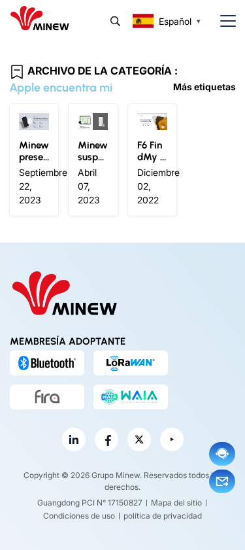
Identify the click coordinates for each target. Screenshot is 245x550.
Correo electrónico (222, 481)
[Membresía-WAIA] (130, 397)
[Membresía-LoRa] (130, 363)
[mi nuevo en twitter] (139, 439)
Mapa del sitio (176, 502)
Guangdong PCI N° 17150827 (89, 502)
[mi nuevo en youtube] (171, 439)
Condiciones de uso (79, 516)
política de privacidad (162, 516)
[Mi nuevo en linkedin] (73, 439)
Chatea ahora (222, 454)
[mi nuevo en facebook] (106, 439)
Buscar (115, 21)
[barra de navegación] (223, 21)
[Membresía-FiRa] (47, 397)
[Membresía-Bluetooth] (47, 363)
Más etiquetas (204, 86)
